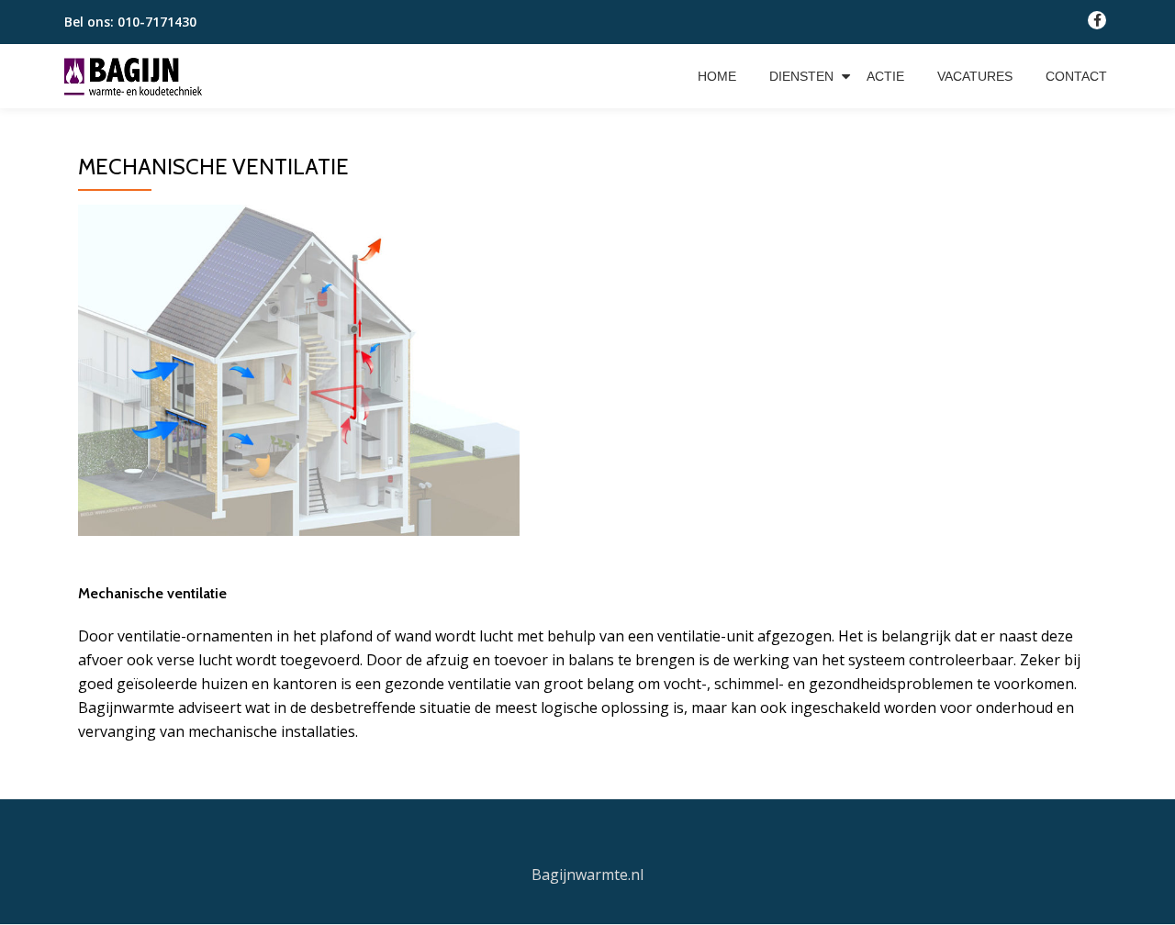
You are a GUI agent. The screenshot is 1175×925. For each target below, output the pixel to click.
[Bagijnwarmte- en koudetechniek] (136, 76)
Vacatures (975, 76)
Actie (885, 76)
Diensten (801, 76)
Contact (1076, 76)
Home (717, 76)
